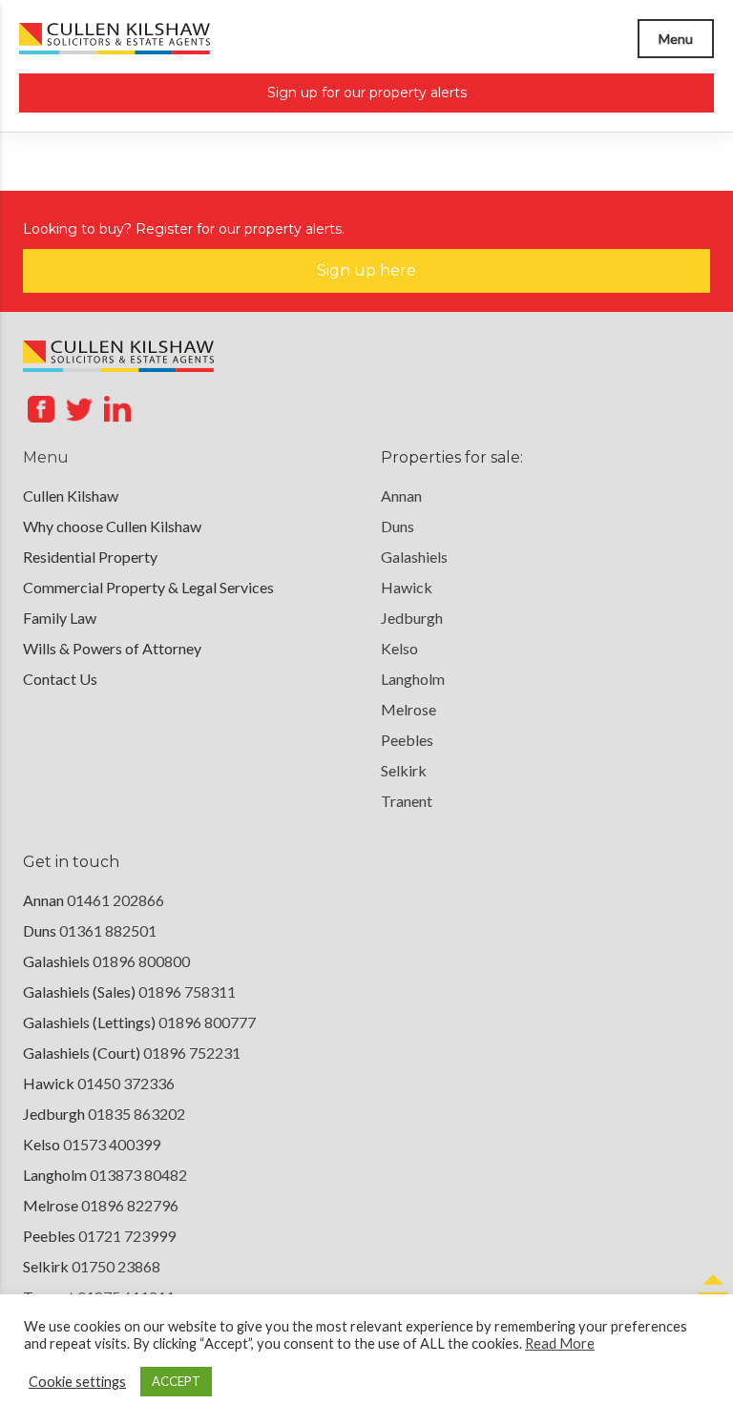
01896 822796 (129, 1205)
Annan (401, 495)
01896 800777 (207, 1022)
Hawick (406, 587)
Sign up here (366, 270)
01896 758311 (187, 991)
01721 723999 (127, 1236)
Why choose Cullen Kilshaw (112, 526)
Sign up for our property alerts (367, 92)
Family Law (59, 618)
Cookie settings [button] (77, 1381)
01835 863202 (136, 1114)
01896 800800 (141, 961)
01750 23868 (116, 1266)
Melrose (408, 709)
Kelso (399, 648)
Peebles (407, 740)
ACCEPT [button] (176, 1381)
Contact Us (60, 679)
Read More (560, 1343)
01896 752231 (192, 1052)
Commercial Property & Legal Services (148, 587)
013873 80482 (138, 1175)
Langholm (413, 679)
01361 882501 (108, 930)
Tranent (406, 801)
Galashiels (414, 556)
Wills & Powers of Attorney (112, 648)
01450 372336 (126, 1083)
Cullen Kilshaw (70, 495)
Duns (397, 526)
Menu (676, 39)
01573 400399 (111, 1144)
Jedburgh (412, 618)
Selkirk (404, 770)
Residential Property (90, 556)
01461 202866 (115, 900)
